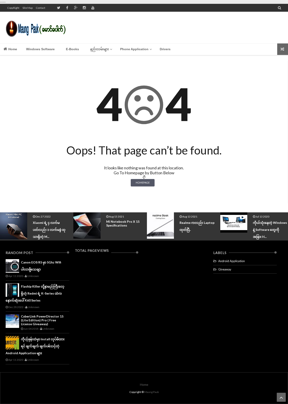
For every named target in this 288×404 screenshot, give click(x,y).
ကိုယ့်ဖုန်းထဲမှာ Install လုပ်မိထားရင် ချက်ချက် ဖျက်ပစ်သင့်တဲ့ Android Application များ (35, 346)
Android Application (231, 261)
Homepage (143, 182)
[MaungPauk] (38, 27)
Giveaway (224, 269)
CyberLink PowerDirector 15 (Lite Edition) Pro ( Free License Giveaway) (42, 320)
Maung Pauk (151, 392)
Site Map (27, 7)
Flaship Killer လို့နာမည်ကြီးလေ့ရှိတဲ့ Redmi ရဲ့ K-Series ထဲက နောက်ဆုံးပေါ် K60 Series (35, 293)
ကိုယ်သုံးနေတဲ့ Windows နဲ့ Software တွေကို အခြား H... (270, 229)
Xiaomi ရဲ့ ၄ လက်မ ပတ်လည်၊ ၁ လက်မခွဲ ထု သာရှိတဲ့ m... (49, 229)
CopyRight (13, 7)
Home (12, 49)
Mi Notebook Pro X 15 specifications (123, 223)
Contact (40, 7)
